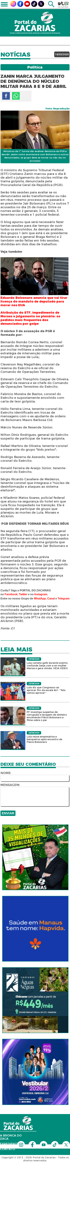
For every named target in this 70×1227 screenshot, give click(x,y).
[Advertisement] (35, 1183)
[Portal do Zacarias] (35, 22)
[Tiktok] (34, 6)
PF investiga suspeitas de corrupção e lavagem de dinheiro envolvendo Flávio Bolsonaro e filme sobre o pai (47, 716)
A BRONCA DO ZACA (11, 1137)
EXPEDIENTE (9, 1144)
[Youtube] (27, 5)
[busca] (51, 6)
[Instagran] (13, 5)
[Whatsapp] (16, 96)
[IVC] (63, 5)
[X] (41, 6)
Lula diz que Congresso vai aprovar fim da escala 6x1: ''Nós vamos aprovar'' (46, 690)
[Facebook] (20, 6)
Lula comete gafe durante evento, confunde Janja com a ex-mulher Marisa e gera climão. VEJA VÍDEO (47, 666)
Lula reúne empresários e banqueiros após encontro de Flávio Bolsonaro (44, 739)
